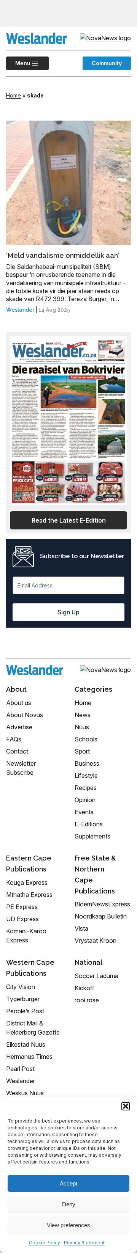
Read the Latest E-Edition (69, 520)
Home (13, 95)
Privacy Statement (84, 1242)
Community (107, 63)
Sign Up (68, 612)
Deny (68, 1204)
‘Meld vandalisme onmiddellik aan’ (62, 255)
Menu (18, 63)
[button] (125, 1106)
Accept (68, 1183)
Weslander (20, 310)
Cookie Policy (44, 1242)
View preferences (68, 1225)
